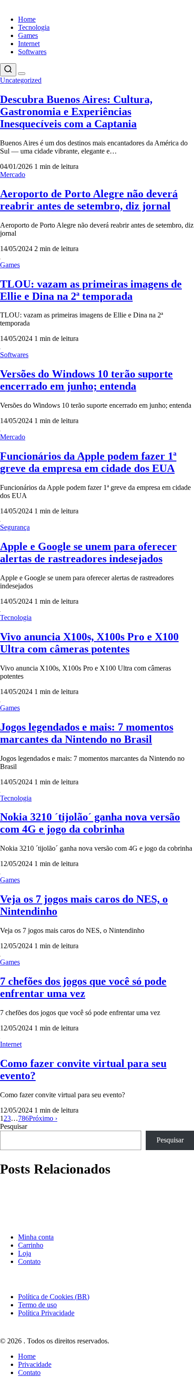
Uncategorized (21, 80)
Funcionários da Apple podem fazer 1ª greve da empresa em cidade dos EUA (88, 462)
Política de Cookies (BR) (53, 1296)
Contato (29, 1261)
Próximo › (43, 1118)
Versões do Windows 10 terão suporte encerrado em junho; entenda (86, 380)
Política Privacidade (46, 1313)
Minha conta (36, 1237)
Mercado (12, 174)
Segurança (15, 527)
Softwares (32, 52)
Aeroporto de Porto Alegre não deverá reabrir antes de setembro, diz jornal (89, 200)
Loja (24, 1253)
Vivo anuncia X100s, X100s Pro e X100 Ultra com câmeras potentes (89, 643)
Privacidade (34, 1364)
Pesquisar (13, 1126)
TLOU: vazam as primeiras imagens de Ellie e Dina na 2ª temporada (91, 290)
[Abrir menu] (21, 73)
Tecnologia (34, 27)
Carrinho (30, 1245)
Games (28, 35)
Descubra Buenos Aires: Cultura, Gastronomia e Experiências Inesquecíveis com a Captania (76, 111)
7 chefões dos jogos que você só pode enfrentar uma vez (83, 987)
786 (23, 1118)
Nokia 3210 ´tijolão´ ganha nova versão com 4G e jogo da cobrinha (90, 823)
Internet (29, 43)
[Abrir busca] (8, 69)
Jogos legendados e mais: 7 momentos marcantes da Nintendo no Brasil (86, 733)
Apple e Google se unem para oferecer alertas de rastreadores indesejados (88, 552)
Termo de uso (37, 1305)
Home (27, 19)
